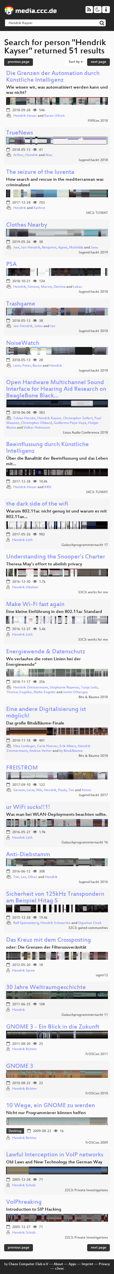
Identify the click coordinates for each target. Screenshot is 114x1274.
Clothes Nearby (26, 225)
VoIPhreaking (24, 1202)
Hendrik (31, 155)
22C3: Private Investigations (86, 1190)
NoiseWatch (22, 343)
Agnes (63, 248)
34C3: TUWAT (97, 213)
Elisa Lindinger (24, 746)
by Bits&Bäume (71, 751)
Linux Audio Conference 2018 (85, 433)
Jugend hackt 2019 (93, 253)
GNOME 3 (19, 1066)
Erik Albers (67, 746)
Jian (16, 248)
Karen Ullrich (54, 116)
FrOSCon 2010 (97, 1094)
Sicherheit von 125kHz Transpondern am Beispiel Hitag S (55, 898)
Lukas (77, 287)
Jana (94, 248)
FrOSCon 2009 (97, 1143)
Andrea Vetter (40, 751)
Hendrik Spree (23, 971)
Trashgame (20, 304)
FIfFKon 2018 (98, 121)
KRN (47, 487)
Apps (72, 1264)
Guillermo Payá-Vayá (70, 423)
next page (98, 62)
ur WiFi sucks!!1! (28, 807)
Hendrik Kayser (49, 418)
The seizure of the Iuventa (40, 172)
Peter (26, 366)
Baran (37, 366)
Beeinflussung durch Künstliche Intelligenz (47, 448)
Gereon (19, 790)
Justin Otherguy (75, 692)
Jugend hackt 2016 (93, 882)
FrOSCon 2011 (97, 1054)
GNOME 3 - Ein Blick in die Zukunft (52, 1027)
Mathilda (76, 248)
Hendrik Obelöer (25, 587)
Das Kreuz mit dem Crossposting (48, 940)
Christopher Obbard (36, 423)
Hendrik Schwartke (55, 923)
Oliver (32, 877)
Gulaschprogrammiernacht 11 (84, 1015)
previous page (18, 62)
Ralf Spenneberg (26, 923)
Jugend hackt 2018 (93, 160)
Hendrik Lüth (22, 540)
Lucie (31, 790)
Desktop (15, 1131)
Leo (23, 877)
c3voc (59, 1269)
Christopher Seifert (78, 418)
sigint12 (102, 975)
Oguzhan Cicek (90, 923)
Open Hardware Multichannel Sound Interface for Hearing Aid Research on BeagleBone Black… (56, 389)
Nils (39, 790)
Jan (52, 326)
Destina (60, 287)
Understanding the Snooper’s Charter (55, 557)
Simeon (33, 287)
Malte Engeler (44, 692)
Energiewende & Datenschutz (45, 652)
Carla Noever (47, 746)
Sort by (75, 62)
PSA (11, 264)
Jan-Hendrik (30, 248)
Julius (38, 326)
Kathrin (39, 208)
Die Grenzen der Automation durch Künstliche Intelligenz (53, 77)
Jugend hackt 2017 (93, 795)
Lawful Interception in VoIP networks (54, 1155)
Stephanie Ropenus (64, 688)
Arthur (18, 155)
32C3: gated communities (88, 928)
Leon (17, 366)
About (58, 1264)
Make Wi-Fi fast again (35, 604)
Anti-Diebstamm (28, 854)
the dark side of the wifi (37, 504)
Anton (86, 790)
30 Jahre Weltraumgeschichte (46, 987)
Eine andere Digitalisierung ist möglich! (46, 713)
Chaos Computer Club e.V (28, 1264)
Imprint (87, 1264)
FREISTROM (22, 768)
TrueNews (19, 133)
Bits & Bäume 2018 (93, 697)
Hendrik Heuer (25, 116)
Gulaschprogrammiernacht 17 (84, 545)
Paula (62, 790)
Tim (71, 790)
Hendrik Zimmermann (30, 688)
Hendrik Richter (24, 1049)
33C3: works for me (93, 592)
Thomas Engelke (19, 692)
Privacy (104, 1264)
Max (48, 155)
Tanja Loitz (89, 688)
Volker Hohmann (37, 428)
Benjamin (49, 248)
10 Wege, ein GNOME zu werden (50, 1105)
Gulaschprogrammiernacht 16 (84, 843)
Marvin (46, 287)
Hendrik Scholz (24, 1185)
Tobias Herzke (24, 418)
